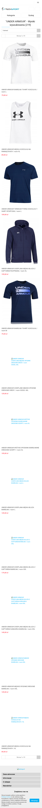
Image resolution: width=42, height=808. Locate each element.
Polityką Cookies (6, 797)
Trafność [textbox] (5, 30)
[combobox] (21, 30)
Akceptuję (34, 800)
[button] (21, 774)
